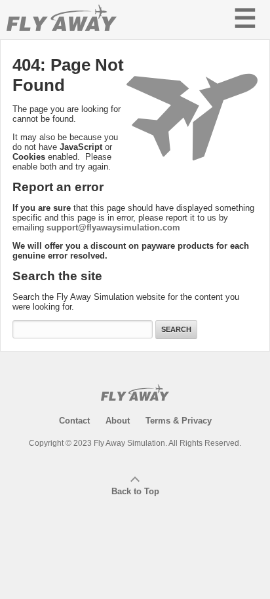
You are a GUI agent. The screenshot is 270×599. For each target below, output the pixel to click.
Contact (74, 421)
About (118, 421)
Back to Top (135, 491)
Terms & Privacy (178, 421)
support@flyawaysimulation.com (113, 227)
